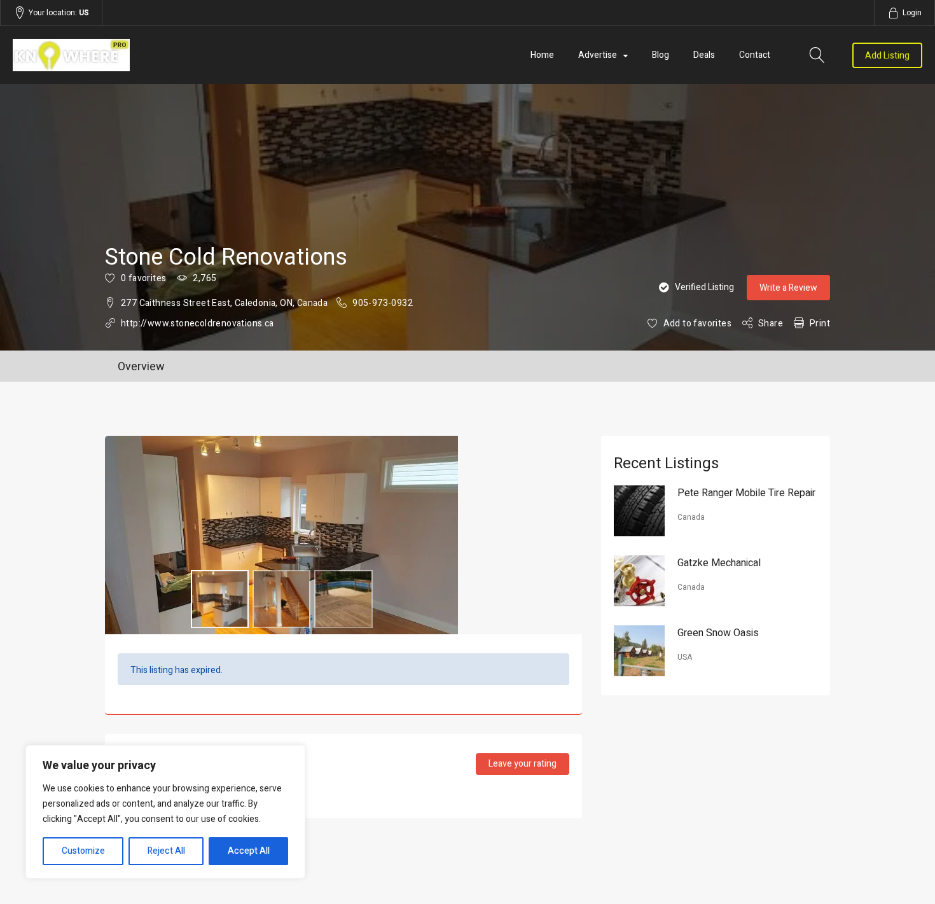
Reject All (166, 851)
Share (770, 323)
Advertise (597, 55)
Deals (704, 55)
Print (820, 323)
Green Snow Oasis (718, 633)
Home (542, 55)
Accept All (249, 851)
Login (912, 12)
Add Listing (887, 55)
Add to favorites (697, 323)
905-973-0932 (382, 303)
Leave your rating (522, 763)
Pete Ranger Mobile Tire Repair (746, 493)
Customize (83, 851)
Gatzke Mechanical (719, 563)
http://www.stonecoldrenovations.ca (197, 323)
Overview (141, 366)
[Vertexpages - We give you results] (149, 55)
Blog (660, 55)
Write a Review (788, 288)
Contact (754, 55)
